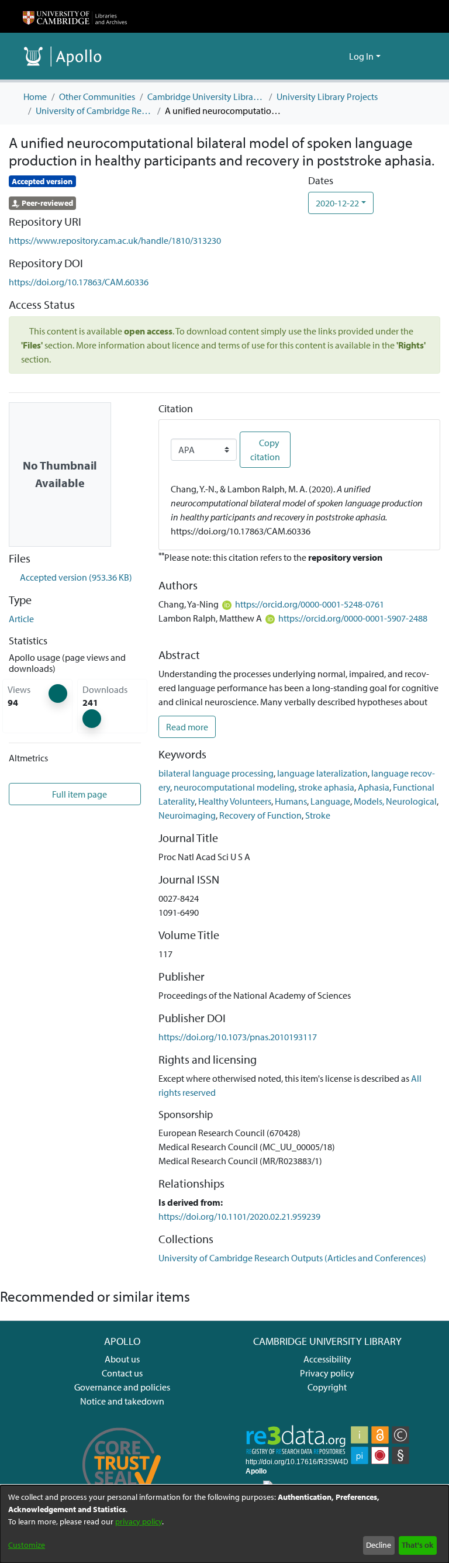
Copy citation (265, 450)
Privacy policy (327, 1373)
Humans (291, 801)
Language (330, 801)
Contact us (122, 1373)
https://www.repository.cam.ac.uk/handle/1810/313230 (115, 240)
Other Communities (97, 96)
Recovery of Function (260, 815)
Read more (187, 727)
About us (122, 1359)
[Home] (75, 16)
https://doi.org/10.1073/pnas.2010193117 (237, 1037)
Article (21, 618)
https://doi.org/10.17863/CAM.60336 (78, 282)
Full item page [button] (79, 794)
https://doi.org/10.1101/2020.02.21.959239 (239, 1216)
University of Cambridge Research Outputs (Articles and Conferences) (94, 110)
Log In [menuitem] (361, 56)
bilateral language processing (216, 773)
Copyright (327, 1387)
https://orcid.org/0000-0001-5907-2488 (352, 618)
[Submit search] (321, 56)
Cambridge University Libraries (205, 96)
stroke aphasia (326, 787)
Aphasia (373, 787)
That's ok (417, 1545)
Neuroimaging (187, 815)
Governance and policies (122, 1387)
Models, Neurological (395, 801)
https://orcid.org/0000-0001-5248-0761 (309, 604)
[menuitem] (338, 56)
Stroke (317, 815)
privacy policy (138, 1521)
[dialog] (224, 1524)
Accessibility (327, 1359)
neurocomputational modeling (234, 787)
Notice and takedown (122, 1401)
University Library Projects (327, 96)
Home (35, 96)
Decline (378, 1545)
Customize (26, 1545)
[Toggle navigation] (409, 56)
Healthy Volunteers (234, 801)
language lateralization (322, 773)
